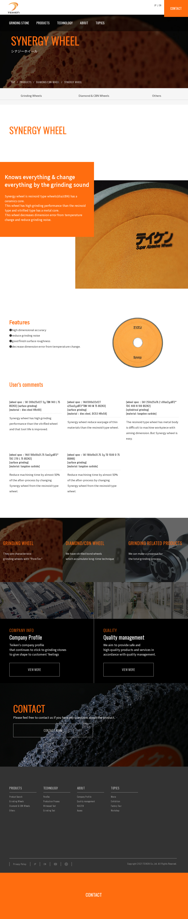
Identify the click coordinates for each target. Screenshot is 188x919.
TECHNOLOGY (50, 788)
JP (155, 5)
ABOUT (81, 788)
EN (160, 5)
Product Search (15, 796)
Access (79, 810)
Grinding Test (49, 810)
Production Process (51, 801)
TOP (13, 82)
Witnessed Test (49, 805)
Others (12, 810)
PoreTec (46, 796)
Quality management (86, 801)
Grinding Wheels (16, 801)
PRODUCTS (25, 82)
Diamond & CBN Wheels (19, 805)
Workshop (115, 810)
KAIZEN (80, 805)
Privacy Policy (19, 864)
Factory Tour (116, 805)
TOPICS (115, 788)
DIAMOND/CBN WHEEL (47, 82)
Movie (113, 796)
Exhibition (115, 801)
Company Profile (84, 796)
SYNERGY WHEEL (73, 82)
